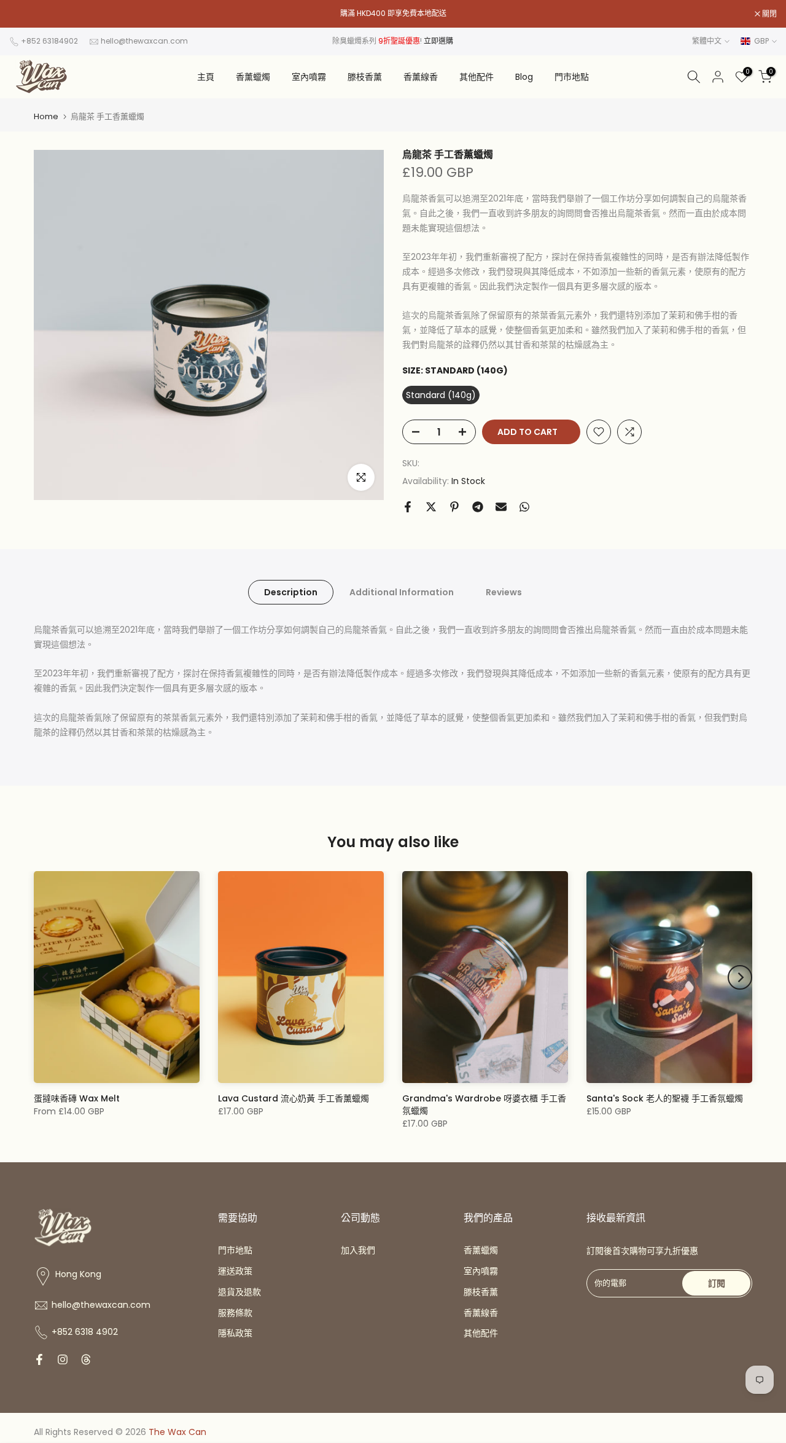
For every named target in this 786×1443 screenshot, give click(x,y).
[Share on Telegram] (477, 506)
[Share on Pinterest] (454, 506)
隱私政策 (235, 1333)
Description (290, 592)
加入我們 (358, 1250)
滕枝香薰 (365, 77)
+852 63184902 (49, 41)
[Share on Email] (501, 506)
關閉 (23, 14)
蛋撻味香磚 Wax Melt (77, 1098)
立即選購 (438, 41)
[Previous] (46, 977)
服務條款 (235, 1313)
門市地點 (571, 77)
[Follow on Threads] (85, 1359)
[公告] (393, 13)
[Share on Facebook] (407, 506)
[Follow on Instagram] (62, 1359)
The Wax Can (177, 1432)
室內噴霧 (309, 77)
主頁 (205, 77)
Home (46, 116)
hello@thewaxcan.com (144, 41)
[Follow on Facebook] (39, 1359)
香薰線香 (420, 77)
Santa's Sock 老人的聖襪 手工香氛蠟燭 (664, 1098)
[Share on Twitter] (431, 506)
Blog (524, 77)
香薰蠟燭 (253, 77)
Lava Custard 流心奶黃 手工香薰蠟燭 (293, 1098)
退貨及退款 (239, 1292)
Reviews (504, 592)
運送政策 (235, 1271)
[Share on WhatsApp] (524, 506)
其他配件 (476, 77)
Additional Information (401, 592)
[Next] (740, 977)
